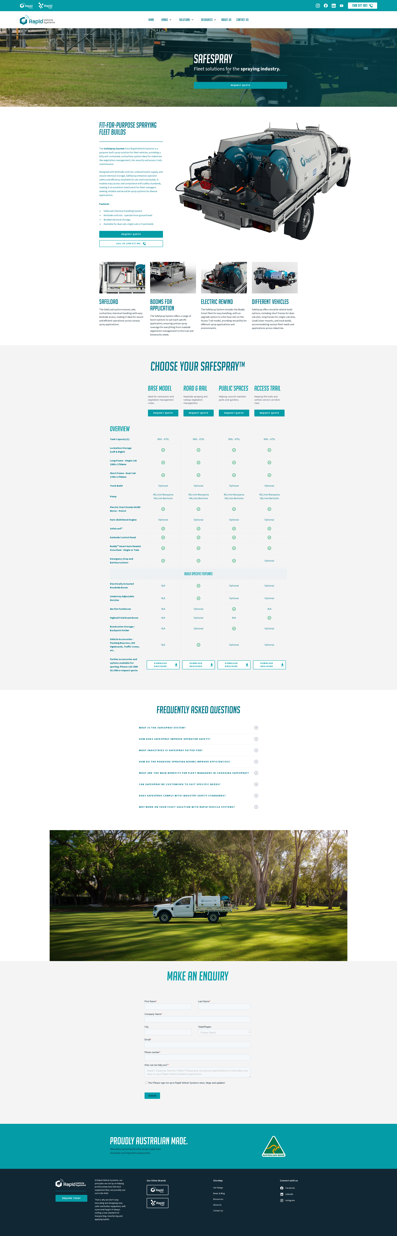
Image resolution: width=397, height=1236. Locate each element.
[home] (46, 20)
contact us (242, 20)
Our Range (218, 1187)
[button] (165, 20)
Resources (218, 1199)
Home (151, 20)
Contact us (218, 1210)
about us (226, 20)
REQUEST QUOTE (240, 85)
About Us (217, 1205)
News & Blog (219, 1193)
